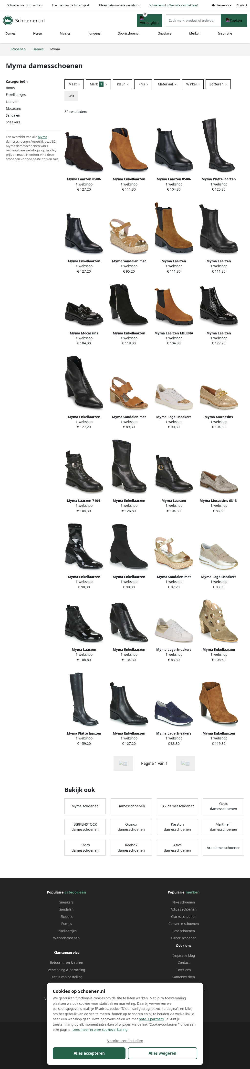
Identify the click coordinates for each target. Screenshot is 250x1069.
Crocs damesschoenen (85, 848)
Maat (73, 84)
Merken (194, 33)
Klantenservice (221, 5)
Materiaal (166, 84)
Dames (10, 33)
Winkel (192, 84)
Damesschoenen (131, 806)
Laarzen (12, 102)
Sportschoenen (129, 33)
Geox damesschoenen (223, 806)
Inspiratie (225, 33)
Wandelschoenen (66, 938)
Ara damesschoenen (223, 847)
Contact (242, 5)
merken (192, 892)
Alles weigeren (162, 1053)
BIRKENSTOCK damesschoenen (85, 827)
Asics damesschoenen (177, 848)
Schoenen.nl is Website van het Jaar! (173, 5)
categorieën (75, 892)
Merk (96, 84)
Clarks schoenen (183, 916)
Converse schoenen (183, 924)
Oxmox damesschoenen (131, 827)
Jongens (94, 33)
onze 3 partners (151, 1019)
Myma (42, 137)
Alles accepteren (89, 1053)
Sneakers (164, 33)
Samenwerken (183, 977)
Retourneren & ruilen (66, 962)
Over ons (184, 970)
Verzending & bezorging (66, 970)
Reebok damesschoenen (131, 848)
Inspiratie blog (184, 955)
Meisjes (65, 33)
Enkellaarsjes (16, 94)
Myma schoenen (85, 806)
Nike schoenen (183, 902)
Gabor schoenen (183, 938)
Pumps (66, 924)
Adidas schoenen (184, 909)
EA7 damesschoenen (177, 806)
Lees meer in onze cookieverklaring (100, 1029)
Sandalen (66, 909)
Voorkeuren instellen (125, 1040)
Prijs (142, 84)
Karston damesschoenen (177, 827)
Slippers (67, 916)
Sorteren (217, 84)
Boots (10, 88)
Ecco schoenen (184, 931)
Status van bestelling (66, 977)
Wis (71, 96)
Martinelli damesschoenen (223, 827)
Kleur (121, 84)
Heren (37, 33)
